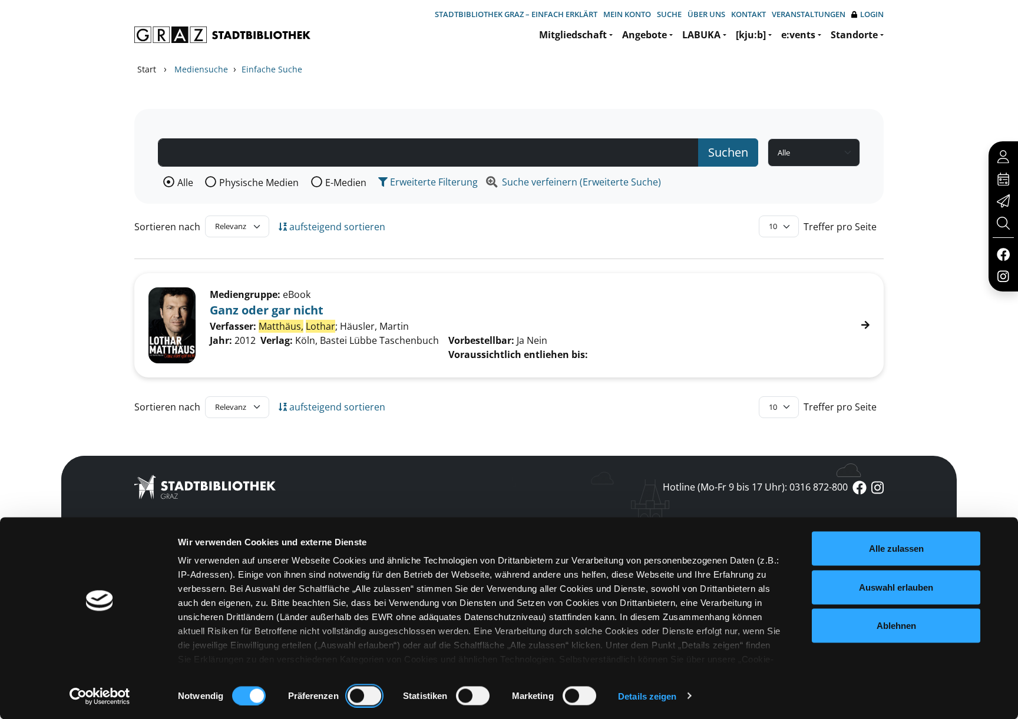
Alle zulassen (896, 549)
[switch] (364, 695)
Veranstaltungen (808, 14)
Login (872, 14)
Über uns (706, 14)
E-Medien (345, 182)
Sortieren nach (167, 226)
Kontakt (748, 14)
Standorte (854, 34)
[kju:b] (751, 34)
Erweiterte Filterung (433, 181)
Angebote (644, 34)
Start (146, 69)
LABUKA (701, 34)
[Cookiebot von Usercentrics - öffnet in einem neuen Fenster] (99, 696)
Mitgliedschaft (573, 34)
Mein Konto (627, 14)
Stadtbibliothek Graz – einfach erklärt (516, 14)
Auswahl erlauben (896, 587)
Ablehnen (896, 626)
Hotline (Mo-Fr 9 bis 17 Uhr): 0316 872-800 (755, 487)
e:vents (798, 34)
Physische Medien (259, 182)
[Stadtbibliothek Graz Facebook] (1003, 254)
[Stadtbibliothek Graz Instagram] (1003, 275)
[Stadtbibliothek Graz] (222, 35)
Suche (669, 14)
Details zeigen (647, 696)
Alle (185, 182)
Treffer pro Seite (840, 226)
